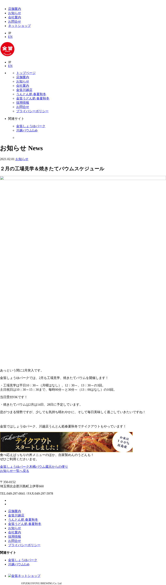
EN (10, 36)
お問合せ (14, 21)
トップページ (26, 73)
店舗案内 (14, 9)
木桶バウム (37, 466)
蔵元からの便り (56, 466)
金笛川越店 (24, 90)
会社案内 (14, 17)
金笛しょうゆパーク (30, 126)
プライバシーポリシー (32, 111)
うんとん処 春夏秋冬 (31, 94)
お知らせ (14, 13)
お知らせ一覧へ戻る (14, 471)
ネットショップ (19, 26)
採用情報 (22, 102)
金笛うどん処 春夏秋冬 (32, 98)
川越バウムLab (26, 130)
